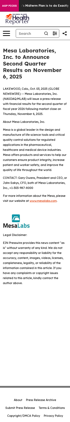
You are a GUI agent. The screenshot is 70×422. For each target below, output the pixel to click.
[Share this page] (64, 33)
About (18, 400)
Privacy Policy (53, 416)
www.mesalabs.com (43, 201)
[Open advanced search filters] (54, 33)
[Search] (46, 33)
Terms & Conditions (52, 408)
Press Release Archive (41, 400)
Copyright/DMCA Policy (23, 416)
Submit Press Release (20, 408)
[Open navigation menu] (6, 33)
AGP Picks (9, 5)
